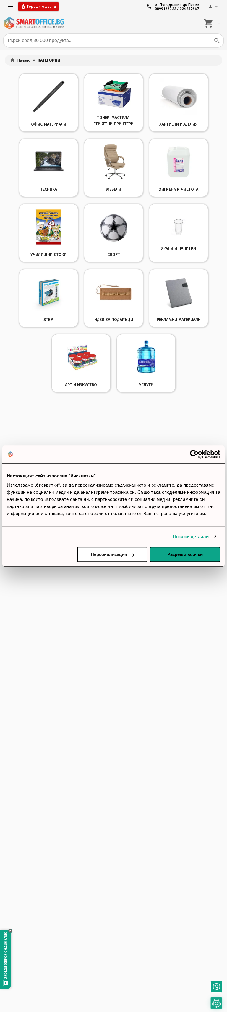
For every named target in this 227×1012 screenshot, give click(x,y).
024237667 (189, 9)
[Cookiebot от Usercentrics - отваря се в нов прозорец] (194, 454)
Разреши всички (185, 554)
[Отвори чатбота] (216, 1003)
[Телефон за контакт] (216, 987)
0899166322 (165, 9)
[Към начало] (34, 23)
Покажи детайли (191, 536)
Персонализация (109, 554)
